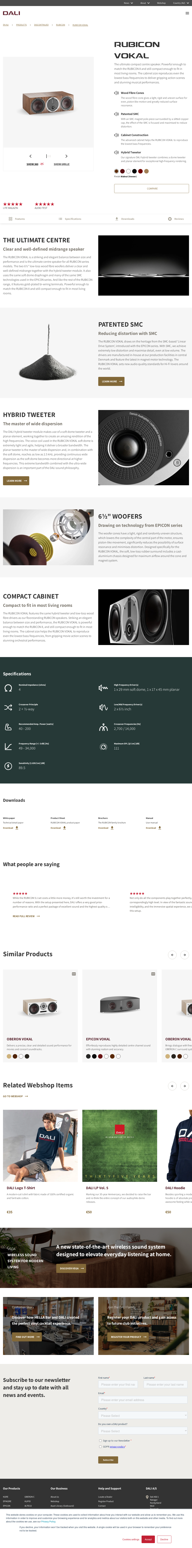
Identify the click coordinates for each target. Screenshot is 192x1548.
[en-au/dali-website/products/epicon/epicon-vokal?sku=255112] (106, 1056)
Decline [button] (164, 1539)
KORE (5, 1496)
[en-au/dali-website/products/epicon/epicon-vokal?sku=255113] (88, 1056)
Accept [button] (148, 1539)
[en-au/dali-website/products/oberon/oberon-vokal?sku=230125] (9, 1056)
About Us (55, 1496)
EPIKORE (7, 1501)
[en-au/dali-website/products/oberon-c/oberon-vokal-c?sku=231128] (179, 1056)
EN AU (6, 24)
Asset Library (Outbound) (62, 1505)
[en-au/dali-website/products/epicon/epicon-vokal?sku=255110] (118, 1056)
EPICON (6, 1505)
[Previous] (172, 955)
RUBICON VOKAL (80, 25)
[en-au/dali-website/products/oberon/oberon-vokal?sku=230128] (15, 1056)
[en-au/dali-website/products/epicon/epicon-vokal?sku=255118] (112, 1056)
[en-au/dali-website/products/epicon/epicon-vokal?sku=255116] (100, 1056)
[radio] (116, 171)
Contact (102, 1505)
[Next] (184, 955)
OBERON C (29, 1496)
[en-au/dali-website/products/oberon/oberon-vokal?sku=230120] (21, 1056)
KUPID (28, 1501)
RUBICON (60, 24)
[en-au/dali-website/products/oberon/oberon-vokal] (40, 1003)
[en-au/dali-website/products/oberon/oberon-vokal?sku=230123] (27, 1056)
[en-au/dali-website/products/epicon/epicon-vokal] (119, 1003)
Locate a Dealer (105, 1496)
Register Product (106, 1501)
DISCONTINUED (41, 24)
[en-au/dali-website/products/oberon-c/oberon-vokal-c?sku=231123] (173, 1056)
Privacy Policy (48, 1521)
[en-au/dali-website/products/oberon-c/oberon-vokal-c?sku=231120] (185, 1056)
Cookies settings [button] (130, 1539)
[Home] (11, 13)
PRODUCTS (21, 24)
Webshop (55, 1501)
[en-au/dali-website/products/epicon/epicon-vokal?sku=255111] (94, 1056)
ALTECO (28, 1505)
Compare (152, 188)
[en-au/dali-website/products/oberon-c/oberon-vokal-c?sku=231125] (167, 1056)
